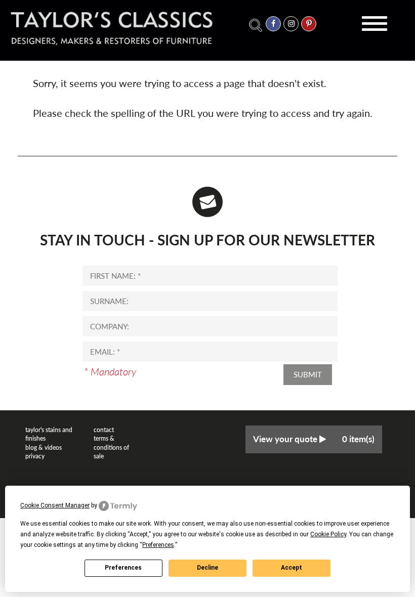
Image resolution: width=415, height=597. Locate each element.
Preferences (123, 567)
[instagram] (291, 23)
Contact (104, 430)
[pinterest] (308, 23)
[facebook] (273, 23)
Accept (291, 567)
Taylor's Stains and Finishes (48, 434)
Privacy (35, 456)
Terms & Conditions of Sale (111, 447)
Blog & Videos (43, 447)
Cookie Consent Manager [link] (55, 505)
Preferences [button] (158, 544)
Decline (207, 567)
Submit (308, 374)
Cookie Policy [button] (328, 534)
